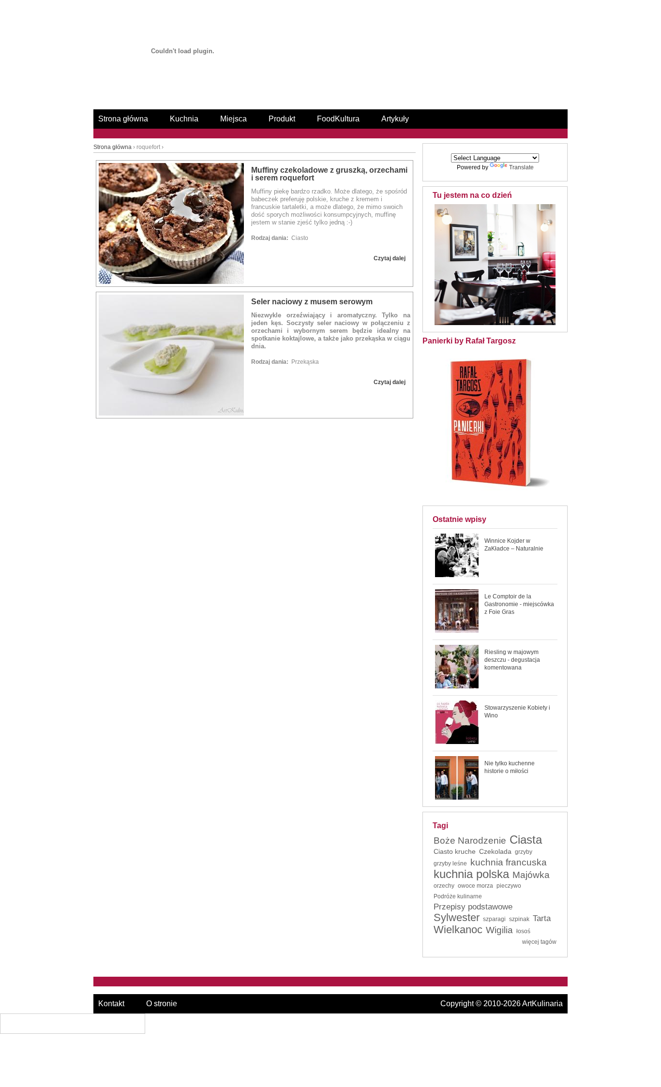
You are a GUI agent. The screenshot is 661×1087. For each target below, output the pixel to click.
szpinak (519, 919)
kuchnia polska (471, 874)
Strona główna (123, 119)
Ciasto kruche (455, 851)
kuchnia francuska (508, 862)
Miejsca (233, 119)
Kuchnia (184, 119)
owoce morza (475, 885)
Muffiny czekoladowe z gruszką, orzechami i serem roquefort (329, 174)
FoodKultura (338, 119)
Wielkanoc (458, 930)
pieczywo (508, 885)
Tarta (542, 919)
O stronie (161, 1003)
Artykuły (395, 119)
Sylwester (457, 918)
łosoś (523, 931)
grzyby (523, 852)
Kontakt (111, 1003)
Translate (521, 167)
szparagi (494, 919)
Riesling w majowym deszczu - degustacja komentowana (512, 660)
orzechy (444, 885)
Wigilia (499, 930)
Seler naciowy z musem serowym (312, 302)
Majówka (531, 875)
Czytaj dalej (390, 258)
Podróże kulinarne (458, 896)
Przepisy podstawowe (473, 907)
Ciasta (526, 840)
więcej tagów (539, 941)
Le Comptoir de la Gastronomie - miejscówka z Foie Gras (519, 604)
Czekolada (495, 851)
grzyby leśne (450, 863)
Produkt (282, 119)
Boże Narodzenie (470, 841)
